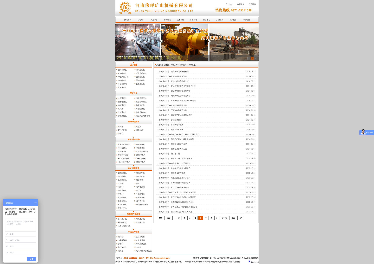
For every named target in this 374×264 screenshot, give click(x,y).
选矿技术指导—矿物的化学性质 (171, 125)
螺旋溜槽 (139, 180)
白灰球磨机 (122, 112)
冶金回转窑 (122, 240)
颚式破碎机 (122, 70)
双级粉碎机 (122, 87)
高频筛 (138, 127)
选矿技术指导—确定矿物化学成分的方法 (174, 91)
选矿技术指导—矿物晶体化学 (170, 120)
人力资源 (219, 20)
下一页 (224, 218)
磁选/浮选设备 (134, 139)
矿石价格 (193, 20)
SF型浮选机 (140, 162)
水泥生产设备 (133, 232)
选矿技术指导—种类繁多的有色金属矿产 (174, 168)
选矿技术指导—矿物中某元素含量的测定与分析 (177, 86)
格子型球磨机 (141, 102)
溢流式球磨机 (141, 98)
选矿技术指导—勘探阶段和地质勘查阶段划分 (176, 202)
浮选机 (237, 262)
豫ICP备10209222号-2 (202, 258)
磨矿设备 (133, 93)
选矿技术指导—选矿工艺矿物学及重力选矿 (175, 115)
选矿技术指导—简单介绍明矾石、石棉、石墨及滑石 (179, 134)
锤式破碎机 (140, 70)
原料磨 (120, 109)
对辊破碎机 (122, 73)
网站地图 (246, 20)
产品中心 (154, 20)
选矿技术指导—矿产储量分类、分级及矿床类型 (177, 192)
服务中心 (206, 20)
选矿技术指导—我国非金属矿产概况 (173, 144)
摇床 (138, 183)
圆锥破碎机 (140, 77)
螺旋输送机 (122, 197)
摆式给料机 (140, 173)
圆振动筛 (139, 130)
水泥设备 (206, 262)
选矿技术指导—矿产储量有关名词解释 (174, 188)
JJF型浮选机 (141, 159)
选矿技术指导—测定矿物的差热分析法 (174, 72)
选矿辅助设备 (133, 168)
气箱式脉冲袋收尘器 (144, 251)
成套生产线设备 (133, 214)
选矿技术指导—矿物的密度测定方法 (173, 105)
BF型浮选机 (140, 155)
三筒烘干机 (122, 205)
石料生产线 (122, 219)
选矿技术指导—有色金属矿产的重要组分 (174, 163)
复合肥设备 (215, 262)
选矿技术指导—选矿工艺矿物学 (171, 130)
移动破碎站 (122, 84)
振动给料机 (140, 176)
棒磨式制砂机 (141, 112)
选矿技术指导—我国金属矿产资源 (172, 173)
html (253, 262)
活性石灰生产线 (124, 226)
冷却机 (138, 247)
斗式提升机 (140, 194)
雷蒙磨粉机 (122, 116)
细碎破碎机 (122, 80)
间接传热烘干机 (142, 205)
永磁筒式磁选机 (124, 144)
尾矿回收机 (122, 152)
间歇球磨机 (122, 105)
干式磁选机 (140, 144)
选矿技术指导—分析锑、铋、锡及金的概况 (175, 159)
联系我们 (252, 4)
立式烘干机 (122, 208)
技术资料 (180, 20)
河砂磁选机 (122, 148)
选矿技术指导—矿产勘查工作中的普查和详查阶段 (178, 207)
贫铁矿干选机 (123, 155)
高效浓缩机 (122, 180)
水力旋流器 (140, 187)
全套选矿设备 (190, 262)
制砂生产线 (122, 222)
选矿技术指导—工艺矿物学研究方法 (173, 110)
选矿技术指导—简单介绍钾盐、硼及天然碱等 (176, 139)
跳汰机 (138, 190)
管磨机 (120, 244)
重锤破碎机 (140, 80)
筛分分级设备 (133, 122)
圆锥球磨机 (122, 102)
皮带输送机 (140, 197)
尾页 (233, 218)
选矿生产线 (140, 222)
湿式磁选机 (140, 148)
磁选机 (231, 262)
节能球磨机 (140, 109)
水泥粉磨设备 (141, 244)
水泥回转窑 (140, 240)
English (229, 4)
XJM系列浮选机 (124, 162)
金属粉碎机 (140, 84)
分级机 (120, 134)
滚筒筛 (120, 127)
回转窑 (120, 237)
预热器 (120, 251)
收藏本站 (240, 4)
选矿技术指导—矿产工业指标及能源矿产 (174, 183)
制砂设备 (199, 262)
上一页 (177, 218)
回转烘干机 (140, 201)
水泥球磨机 (122, 98)
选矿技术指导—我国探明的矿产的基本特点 (175, 212)
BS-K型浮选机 (123, 159)
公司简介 (140, 20)
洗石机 (120, 187)
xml (257, 262)
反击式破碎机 (141, 73)
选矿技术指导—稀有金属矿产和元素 (173, 149)
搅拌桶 (120, 183)
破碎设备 (133, 65)
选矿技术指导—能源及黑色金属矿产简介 (174, 178)
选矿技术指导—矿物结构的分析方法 (173, 76)
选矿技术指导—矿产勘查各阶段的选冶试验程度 (177, 197)
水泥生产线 (140, 219)
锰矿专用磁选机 (142, 152)
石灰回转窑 (140, 237)
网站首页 (127, 20)
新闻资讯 (167, 20)
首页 (168, 218)
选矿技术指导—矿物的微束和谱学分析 (174, 81)
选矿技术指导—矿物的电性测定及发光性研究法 (177, 101)
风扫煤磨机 (122, 247)
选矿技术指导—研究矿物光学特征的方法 (174, 96)
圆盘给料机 (122, 173)
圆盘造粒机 (122, 190)
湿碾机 (120, 194)
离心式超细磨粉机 (143, 116)
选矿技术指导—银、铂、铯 (169, 154)
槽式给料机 (122, 176)
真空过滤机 (122, 201)
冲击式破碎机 (123, 77)
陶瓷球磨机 (140, 105)
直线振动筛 (122, 130)
